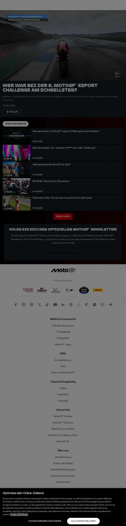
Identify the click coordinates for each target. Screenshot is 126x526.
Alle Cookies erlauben (83, 521)
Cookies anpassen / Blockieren (44, 521)
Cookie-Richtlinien (19, 514)
